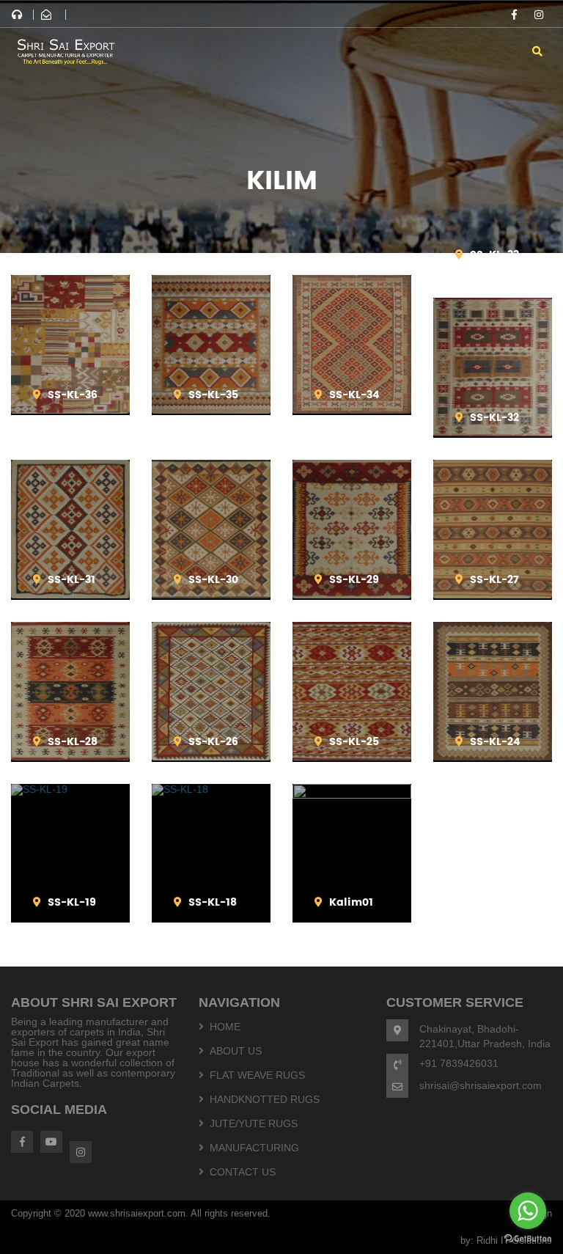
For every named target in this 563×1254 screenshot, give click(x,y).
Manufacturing (254, 1148)
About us (236, 1051)
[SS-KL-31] (70, 595)
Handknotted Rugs (265, 1099)
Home (225, 1027)
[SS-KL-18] (211, 789)
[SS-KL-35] (211, 410)
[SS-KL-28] (70, 757)
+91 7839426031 (458, 1063)
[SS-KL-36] (70, 410)
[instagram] (539, 15)
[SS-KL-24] (492, 757)
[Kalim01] (351, 795)
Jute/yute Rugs (254, 1123)
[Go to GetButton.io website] (527, 1239)
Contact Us (243, 1172)
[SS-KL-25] (351, 757)
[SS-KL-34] (351, 410)
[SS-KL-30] (211, 595)
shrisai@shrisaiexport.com (480, 1085)
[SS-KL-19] (70, 789)
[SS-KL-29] (351, 595)
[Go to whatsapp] (527, 1210)
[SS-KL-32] (492, 433)
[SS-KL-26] (211, 757)
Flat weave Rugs (257, 1075)
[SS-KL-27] (492, 595)
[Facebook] (514, 15)
